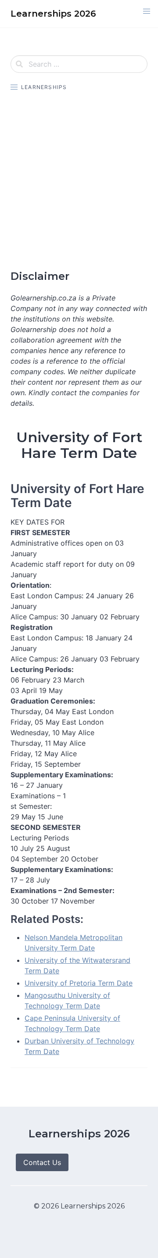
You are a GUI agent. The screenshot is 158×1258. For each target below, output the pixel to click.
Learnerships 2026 (79, 1134)
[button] (146, 11)
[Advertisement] (79, 181)
